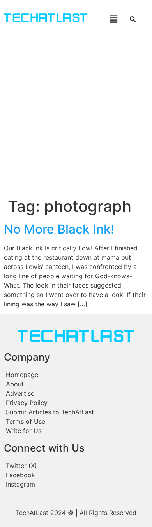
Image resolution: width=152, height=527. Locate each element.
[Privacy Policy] (76, 402)
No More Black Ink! (59, 229)
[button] (107, 19)
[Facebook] (76, 475)
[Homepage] (76, 374)
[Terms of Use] (76, 421)
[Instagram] (76, 484)
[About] (76, 384)
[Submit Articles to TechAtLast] (76, 412)
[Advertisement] (76, 117)
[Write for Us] (76, 430)
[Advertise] (76, 393)
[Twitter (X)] (76, 465)
